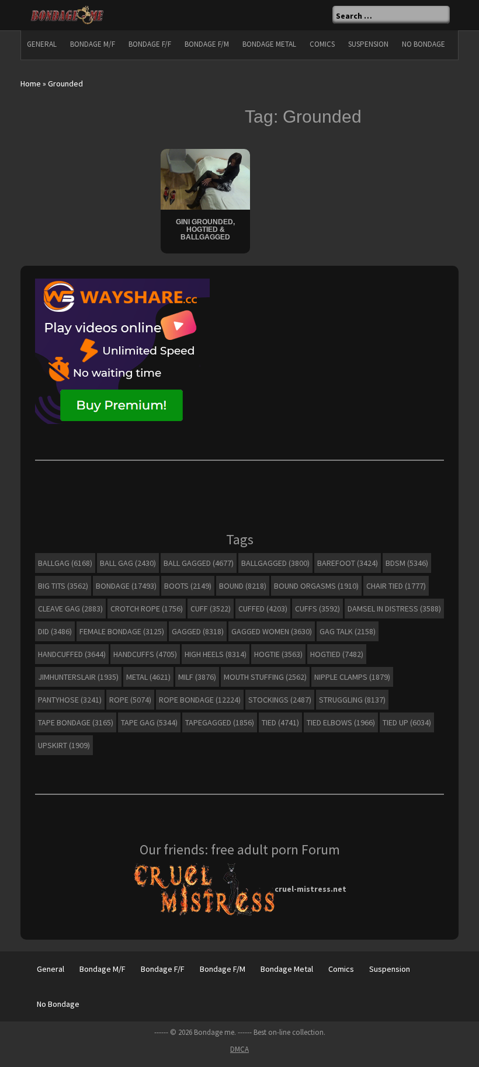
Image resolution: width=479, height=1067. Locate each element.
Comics (322, 44)
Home (30, 83)
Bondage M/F (92, 44)
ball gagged (199, 563)
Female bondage (121, 631)
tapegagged (219, 722)
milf (197, 677)
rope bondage (200, 699)
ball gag (128, 563)
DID (55, 631)
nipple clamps (352, 677)
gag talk (348, 631)
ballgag (65, 563)
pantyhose (70, 699)
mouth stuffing (265, 677)
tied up (407, 722)
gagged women (271, 631)
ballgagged (275, 563)
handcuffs (145, 654)
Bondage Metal (269, 44)
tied (280, 722)
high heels (216, 654)
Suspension (368, 44)
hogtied (336, 654)
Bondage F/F (150, 44)
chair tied (396, 586)
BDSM (407, 563)
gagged (198, 631)
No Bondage (423, 44)
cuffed (262, 608)
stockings (279, 699)
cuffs (317, 608)
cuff (210, 608)
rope (130, 699)
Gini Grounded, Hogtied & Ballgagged (205, 229)
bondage (126, 586)
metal (148, 677)
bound (242, 586)
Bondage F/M (207, 44)
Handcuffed (72, 654)
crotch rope (146, 608)
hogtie (278, 654)
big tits (63, 586)
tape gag (149, 722)
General (42, 44)
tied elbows (341, 722)
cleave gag (70, 608)
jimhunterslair (78, 677)
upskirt (64, 745)
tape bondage (75, 722)
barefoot (347, 563)
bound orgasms (316, 586)
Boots (187, 586)
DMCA (239, 1049)
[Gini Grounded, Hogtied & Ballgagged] (205, 178)
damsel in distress (394, 608)
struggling (352, 699)
